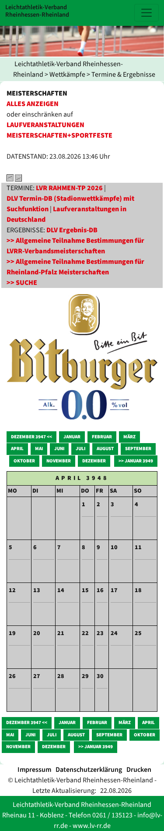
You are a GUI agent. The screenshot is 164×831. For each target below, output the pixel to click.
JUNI (59, 448)
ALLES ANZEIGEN (33, 104)
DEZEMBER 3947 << (31, 436)
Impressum (34, 769)
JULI (80, 448)
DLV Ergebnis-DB (72, 230)
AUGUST (105, 448)
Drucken (138, 769)
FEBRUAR (102, 436)
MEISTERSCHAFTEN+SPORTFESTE (59, 135)
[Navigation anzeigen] (146, 12)
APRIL (17, 448)
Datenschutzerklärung (89, 769)
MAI (39, 448)
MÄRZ (129, 436)
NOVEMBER (58, 461)
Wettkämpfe (67, 74)
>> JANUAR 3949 (136, 461)
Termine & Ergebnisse (123, 74)
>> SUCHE (22, 283)
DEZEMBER (94, 461)
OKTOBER (24, 461)
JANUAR (71, 436)
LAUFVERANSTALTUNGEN (45, 125)
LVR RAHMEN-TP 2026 (69, 188)
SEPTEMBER (138, 448)
